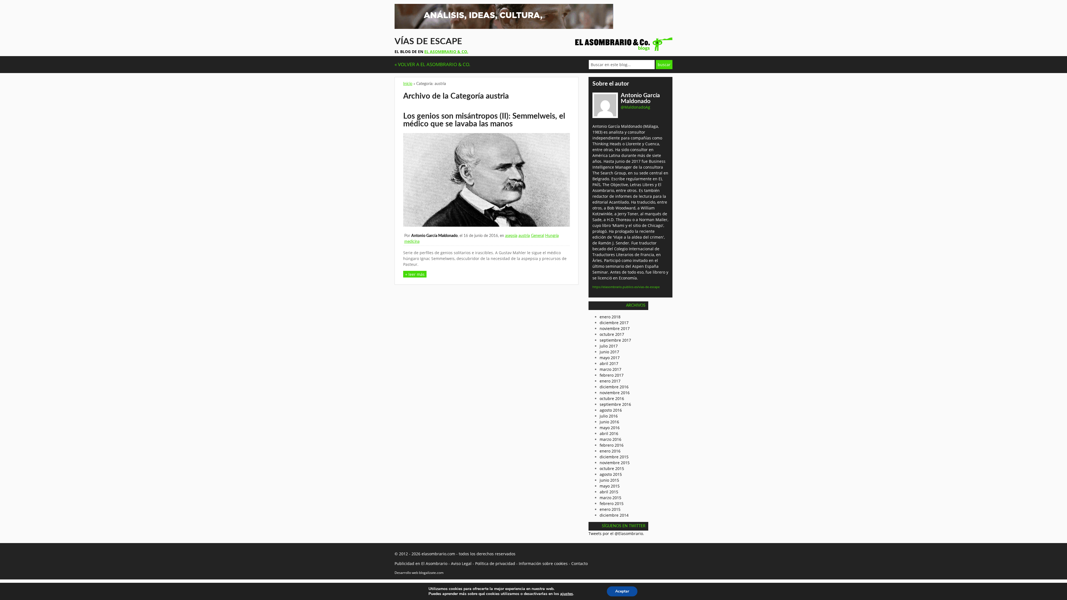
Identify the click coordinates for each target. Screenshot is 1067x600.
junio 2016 (609, 421)
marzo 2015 (610, 497)
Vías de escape (428, 41)
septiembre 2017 (615, 340)
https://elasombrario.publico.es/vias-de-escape (626, 287)
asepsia (511, 236)
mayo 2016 (610, 427)
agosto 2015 (611, 474)
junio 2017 (609, 351)
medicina (412, 242)
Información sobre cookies (543, 563)
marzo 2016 (610, 439)
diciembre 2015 (614, 456)
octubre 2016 (612, 398)
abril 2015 (609, 491)
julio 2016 (609, 416)
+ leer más (415, 274)
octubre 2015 (612, 468)
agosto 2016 (611, 410)
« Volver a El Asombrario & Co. (432, 64)
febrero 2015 (612, 503)
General (537, 236)
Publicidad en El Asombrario (421, 563)
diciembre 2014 (614, 515)
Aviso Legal (461, 563)
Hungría (552, 236)
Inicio (407, 84)
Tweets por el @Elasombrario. (616, 533)
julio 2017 (609, 346)
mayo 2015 (610, 486)
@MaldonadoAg (635, 107)
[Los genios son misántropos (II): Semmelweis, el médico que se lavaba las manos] (486, 225)
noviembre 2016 (615, 392)
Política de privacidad (495, 563)
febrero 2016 (612, 445)
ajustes (566, 593)
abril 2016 (609, 433)
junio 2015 (609, 480)
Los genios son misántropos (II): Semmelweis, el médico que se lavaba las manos (484, 120)
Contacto (579, 563)
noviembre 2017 (615, 328)
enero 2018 (610, 316)
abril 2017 (609, 363)
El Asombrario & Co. (446, 51)
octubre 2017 (612, 334)
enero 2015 (610, 509)
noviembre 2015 (615, 462)
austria (524, 236)
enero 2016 (610, 451)
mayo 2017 (610, 357)
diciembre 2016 (614, 386)
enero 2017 (610, 381)
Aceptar (622, 591)
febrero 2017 (612, 375)
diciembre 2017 (614, 322)
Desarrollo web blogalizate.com (419, 572)
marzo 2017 (610, 369)
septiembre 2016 (615, 404)
